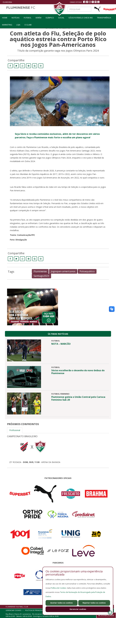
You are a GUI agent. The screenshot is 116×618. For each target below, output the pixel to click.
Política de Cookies (58, 588)
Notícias (16, 17)
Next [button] (113, 450)
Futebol (27, 17)
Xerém (38, 17)
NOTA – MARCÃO (61, 343)
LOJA (18, 24)
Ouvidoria (7, 2)
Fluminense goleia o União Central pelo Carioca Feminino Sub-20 (78, 398)
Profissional (14, 430)
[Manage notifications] (110, 612)
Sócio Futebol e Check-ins (80, 17)
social (61, 17)
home (4, 17)
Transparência (104, 17)
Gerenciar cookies (78, 609)
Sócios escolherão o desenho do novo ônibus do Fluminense (78, 372)
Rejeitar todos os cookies (94, 603)
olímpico (50, 17)
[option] (58, 448)
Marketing (7, 24)
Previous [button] (2, 450)
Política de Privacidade (35, 610)
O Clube (28, 24)
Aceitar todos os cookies (61, 603)
